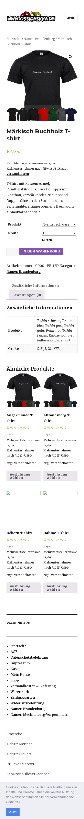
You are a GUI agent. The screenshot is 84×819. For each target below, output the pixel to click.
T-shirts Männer (19, 744)
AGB (14, 652)
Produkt (14, 224)
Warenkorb (20, 692)
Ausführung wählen (20, 476)
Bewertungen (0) (26, 295)
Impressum (20, 663)
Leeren (47, 240)
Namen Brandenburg (39, 39)
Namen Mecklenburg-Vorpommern (39, 714)
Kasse (15, 669)
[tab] (35, 285)
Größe (13, 233)
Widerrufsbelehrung (27, 703)
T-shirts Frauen (19, 754)
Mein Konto (20, 674)
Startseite (14, 39)
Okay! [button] (13, 811)
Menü (70, 18)
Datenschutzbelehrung (29, 657)
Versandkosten (18, 174)
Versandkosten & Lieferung (33, 686)
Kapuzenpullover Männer (28, 774)
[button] (24, 802)
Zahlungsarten (23, 697)
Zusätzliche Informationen (35, 285)
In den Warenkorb (41, 251)
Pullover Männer (20, 764)
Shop (15, 680)
